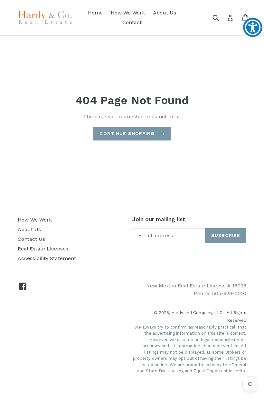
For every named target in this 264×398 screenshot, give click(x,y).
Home (95, 13)
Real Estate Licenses (43, 249)
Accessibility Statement (47, 258)
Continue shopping (127, 133)
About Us (164, 13)
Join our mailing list (158, 219)
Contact (132, 22)
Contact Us (31, 239)
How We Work (128, 13)
